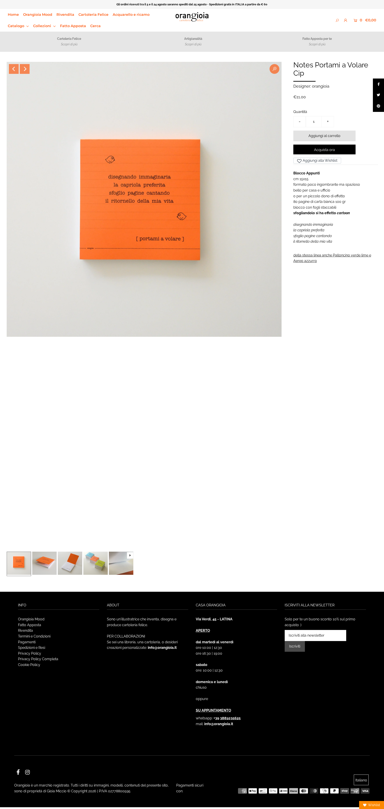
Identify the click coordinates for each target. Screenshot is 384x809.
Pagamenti (27, 642)
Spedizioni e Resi (31, 648)
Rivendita (65, 14)
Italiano (361, 780)
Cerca (95, 26)
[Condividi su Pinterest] (378, 106)
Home (13, 14)
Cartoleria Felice (93, 14)
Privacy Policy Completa (38, 659)
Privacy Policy (29, 653)
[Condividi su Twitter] (378, 95)
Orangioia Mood (37, 14)
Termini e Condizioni (34, 636)
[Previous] (14, 69)
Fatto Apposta (73, 26)
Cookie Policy (29, 665)
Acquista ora (324, 150)
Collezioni (42, 26)
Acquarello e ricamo (131, 14)
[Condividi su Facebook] (378, 84)
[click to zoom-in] (274, 69)
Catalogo (16, 26)
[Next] (25, 69)
